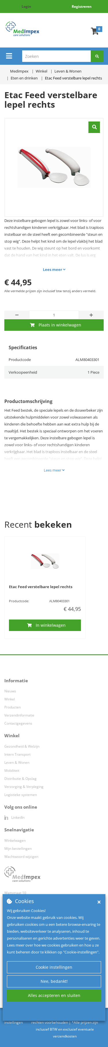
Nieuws (10, 691)
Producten (12, 707)
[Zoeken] (97, 56)
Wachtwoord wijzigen (21, 856)
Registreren (82, 6)
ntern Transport (18, 754)
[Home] (22, 29)
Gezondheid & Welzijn (21, 746)
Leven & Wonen (16, 762)
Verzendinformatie (19, 715)
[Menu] (9, 56)
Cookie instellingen (54, 967)
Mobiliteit (11, 770)
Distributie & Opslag (20, 778)
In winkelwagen (51, 625)
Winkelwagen (15, 840)
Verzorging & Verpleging (23, 786)
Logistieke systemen (20, 794)
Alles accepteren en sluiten (54, 995)
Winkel (9, 699)
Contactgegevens (18, 723)
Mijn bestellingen (18, 848)
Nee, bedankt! (54, 981)
